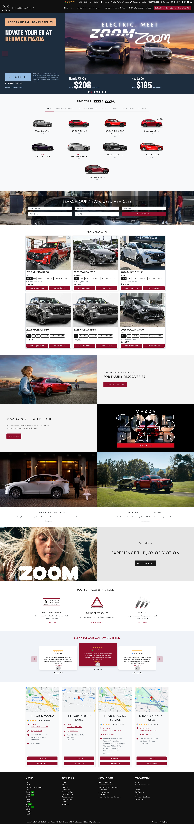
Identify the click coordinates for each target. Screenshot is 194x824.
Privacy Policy (139, 799)
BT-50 (28, 807)
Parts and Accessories (106, 785)
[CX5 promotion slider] (89, 92)
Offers (64, 782)
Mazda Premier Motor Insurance (110, 797)
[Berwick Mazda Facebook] (182, 2)
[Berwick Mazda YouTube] (188, 2)
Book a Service (171, 8)
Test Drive (65, 804)
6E (26, 804)
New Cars (65, 787)
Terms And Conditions (142, 797)
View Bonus (14, 436)
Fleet (136, 787)
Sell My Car (66, 802)
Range (97, 8)
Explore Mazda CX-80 (115, 385)
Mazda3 (28, 814)
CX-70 (28, 797)
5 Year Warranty (104, 792)
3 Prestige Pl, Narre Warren (119, 2)
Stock (90, 8)
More (148, 8)
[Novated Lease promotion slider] (91, 92)
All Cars (64, 785)
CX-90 (28, 802)
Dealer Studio (164, 822)
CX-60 (28, 794)
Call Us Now (159, 8)
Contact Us (42, 758)
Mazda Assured (67, 797)
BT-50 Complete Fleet (142, 785)
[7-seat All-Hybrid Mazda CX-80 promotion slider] (100, 92)
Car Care (102, 794)
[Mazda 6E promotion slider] (94, 92)
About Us (138, 782)
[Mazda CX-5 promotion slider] (97, 92)
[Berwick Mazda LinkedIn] (191, 2)
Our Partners (139, 792)
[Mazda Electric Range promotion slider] (105, 92)
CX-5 (27, 790)
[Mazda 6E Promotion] (97, 53)
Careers (137, 790)
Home (66, 8)
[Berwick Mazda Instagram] (185, 2)
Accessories (103, 790)
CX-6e (28, 792)
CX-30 (28, 785)
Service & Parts (119, 8)
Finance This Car (59, 288)
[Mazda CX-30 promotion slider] (102, 92)
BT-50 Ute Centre (136, 8)
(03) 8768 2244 (72, 731)
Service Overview (105, 782)
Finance (107, 8)
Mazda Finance (67, 794)
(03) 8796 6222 (153, 2)
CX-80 (28, 799)
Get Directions (42, 763)
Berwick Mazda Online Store (109, 787)
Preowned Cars (67, 792)
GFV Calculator (67, 799)
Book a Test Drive (184, 8)
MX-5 (28, 809)
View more (58, 665)
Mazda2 (28, 811)
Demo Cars (66, 790)
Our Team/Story (77, 8)
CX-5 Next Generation (34, 787)
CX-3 (27, 782)
